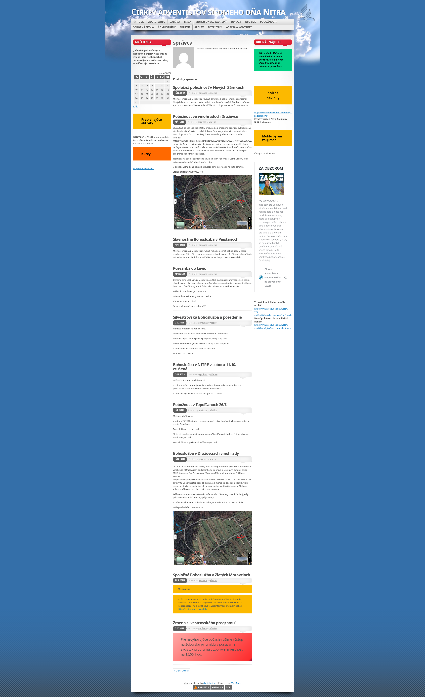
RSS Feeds (203, 687)
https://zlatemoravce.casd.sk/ (192, 608)
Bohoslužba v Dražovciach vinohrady (206, 453)
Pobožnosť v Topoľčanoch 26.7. (200, 404)
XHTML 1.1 (217, 687)
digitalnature (209, 683)
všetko (213, 93)
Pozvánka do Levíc (189, 268)
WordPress (236, 683)
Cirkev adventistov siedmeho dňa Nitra (208, 11)
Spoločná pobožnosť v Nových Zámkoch (208, 87)
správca (203, 93)
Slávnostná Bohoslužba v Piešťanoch (206, 239)
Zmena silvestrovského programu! (204, 622)
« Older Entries (181, 670)
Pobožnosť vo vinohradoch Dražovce (205, 116)
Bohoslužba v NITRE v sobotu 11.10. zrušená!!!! (204, 367)
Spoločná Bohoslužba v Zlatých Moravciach (211, 574)
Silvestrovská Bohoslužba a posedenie (207, 317)
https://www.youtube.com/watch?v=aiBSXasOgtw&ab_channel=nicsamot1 (274, 326)
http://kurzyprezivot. (143, 168)
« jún (135, 106)
